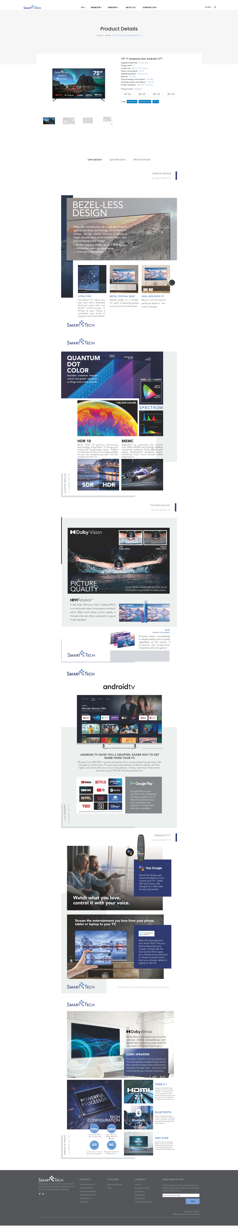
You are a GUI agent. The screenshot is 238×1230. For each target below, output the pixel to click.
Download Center (114, 1184)
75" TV (155, 101)
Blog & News (140, 1195)
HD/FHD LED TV (85, 1198)
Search (108, 35)
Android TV (132, 101)
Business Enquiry (142, 1188)
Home (99, 35)
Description (95, 159)
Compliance (140, 1198)
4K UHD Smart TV (87, 1188)
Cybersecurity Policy (143, 1202)
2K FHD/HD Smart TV (88, 1195)
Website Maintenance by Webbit (186, 1214)
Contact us (139, 1191)
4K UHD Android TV (87, 1184)
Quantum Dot (145, 101)
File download (141, 159)
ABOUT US (131, 7)
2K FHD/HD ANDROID (88, 1191)
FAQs (109, 1188)
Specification (117, 159)
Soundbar (84, 1202)
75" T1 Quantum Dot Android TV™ (127, 35)
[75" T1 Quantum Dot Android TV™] (49, 121)
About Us (138, 1184)
